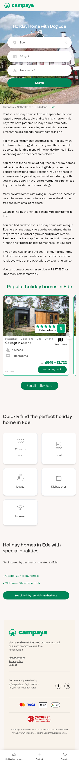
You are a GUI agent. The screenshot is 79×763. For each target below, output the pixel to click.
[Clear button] (66, 43)
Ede (53, 107)
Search (39, 83)
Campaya (8, 107)
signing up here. (16, 684)
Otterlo (49, 338)
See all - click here (40, 386)
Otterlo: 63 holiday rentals (22, 576)
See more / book (52, 369)
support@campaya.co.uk (24, 646)
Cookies (13, 664)
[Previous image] (9, 335)
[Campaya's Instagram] (67, 686)
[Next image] (69, 335)
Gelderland (41, 107)
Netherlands (24, 107)
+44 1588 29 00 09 (34, 642)
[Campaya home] (18, 5)
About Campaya (17, 657)
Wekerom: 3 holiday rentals (22, 583)
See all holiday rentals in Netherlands (36, 595)
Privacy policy (16, 661)
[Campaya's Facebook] (58, 686)
